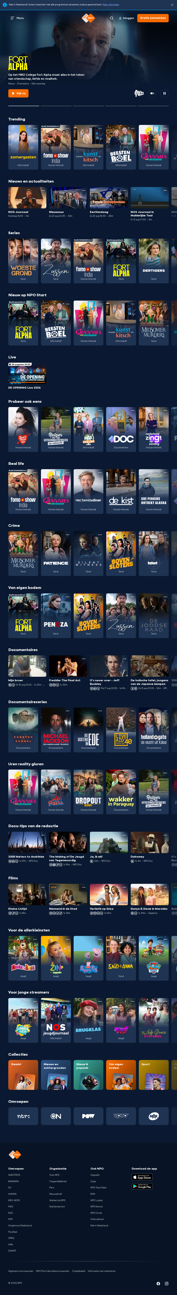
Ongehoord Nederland (20, 1225)
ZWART (12, 1251)
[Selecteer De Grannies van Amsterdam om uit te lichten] (56, 104)
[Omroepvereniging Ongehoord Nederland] (56, 1116)
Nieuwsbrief (55, 1194)
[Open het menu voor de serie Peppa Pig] (100, 939)
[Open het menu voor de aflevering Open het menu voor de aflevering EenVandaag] (124, 190)
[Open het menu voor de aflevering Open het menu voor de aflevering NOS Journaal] (43, 190)
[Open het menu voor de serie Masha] (35, 939)
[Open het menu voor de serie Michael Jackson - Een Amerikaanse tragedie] (67, 711)
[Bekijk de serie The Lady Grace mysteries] (154, 1020)
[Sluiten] (172, 5)
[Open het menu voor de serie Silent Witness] (100, 535)
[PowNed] (89, 1116)
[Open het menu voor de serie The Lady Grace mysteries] (165, 1001)
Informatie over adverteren (102, 1271)
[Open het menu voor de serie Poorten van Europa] (35, 711)
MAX (10, 1206)
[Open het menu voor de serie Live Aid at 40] (132, 711)
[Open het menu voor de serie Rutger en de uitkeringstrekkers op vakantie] (67, 410)
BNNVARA (13, 1181)
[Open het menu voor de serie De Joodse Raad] (165, 597)
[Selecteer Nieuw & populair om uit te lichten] (153, 104)
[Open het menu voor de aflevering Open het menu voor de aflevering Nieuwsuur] (84, 190)
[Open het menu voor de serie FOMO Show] (67, 128)
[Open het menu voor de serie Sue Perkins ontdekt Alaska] (165, 473)
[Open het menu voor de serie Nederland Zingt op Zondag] (165, 410)
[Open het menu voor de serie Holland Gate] (165, 711)
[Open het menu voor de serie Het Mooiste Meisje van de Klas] (35, 410)
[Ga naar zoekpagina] (111, 18)
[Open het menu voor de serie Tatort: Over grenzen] (165, 535)
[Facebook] (158, 1284)
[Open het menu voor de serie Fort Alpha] (132, 242)
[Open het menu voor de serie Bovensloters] (132, 535)
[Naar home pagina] (88, 18)
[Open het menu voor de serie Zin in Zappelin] (67, 939)
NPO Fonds (96, 1213)
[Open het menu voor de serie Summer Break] (35, 1001)
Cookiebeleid (78, 1271)
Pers (51, 1187)
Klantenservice (57, 1206)
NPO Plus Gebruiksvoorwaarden (52, 1271)
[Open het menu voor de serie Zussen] (67, 242)
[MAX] (154, 1116)
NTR (10, 1219)
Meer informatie (111, 4)
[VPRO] (121, 1116)
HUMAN (12, 1194)
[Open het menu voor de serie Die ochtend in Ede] (100, 711)
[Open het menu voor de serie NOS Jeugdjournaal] (67, 1001)
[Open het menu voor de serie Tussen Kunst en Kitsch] (100, 128)
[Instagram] (167, 1284)
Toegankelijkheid (58, 1181)
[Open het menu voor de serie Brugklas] (100, 1001)
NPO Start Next (98, 1187)
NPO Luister (97, 1200)
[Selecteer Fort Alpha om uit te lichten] (23, 104)
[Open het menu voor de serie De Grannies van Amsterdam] (165, 128)
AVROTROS (14, 1175)
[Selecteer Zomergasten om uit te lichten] (120, 104)
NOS (10, 1213)
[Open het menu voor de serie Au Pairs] (67, 773)
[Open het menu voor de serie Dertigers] (165, 242)
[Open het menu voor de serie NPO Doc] (132, 410)
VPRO (11, 1238)
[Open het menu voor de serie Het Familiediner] (100, 473)
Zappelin (95, 1175)
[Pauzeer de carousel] (164, 93)
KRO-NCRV (14, 1200)
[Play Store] (142, 1186)
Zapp (93, 1181)
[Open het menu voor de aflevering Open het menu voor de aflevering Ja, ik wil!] (124, 835)
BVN (93, 1194)
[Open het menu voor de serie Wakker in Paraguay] (132, 773)
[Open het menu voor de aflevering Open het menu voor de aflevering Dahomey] (165, 835)
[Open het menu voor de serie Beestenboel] (132, 128)
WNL (10, 1244)
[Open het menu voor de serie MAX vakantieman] (100, 410)
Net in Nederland (99, 1225)
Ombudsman (97, 1219)
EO (9, 1187)
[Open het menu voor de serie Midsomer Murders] (165, 304)
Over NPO (54, 1175)
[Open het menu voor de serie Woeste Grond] (35, 242)
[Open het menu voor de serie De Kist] (132, 473)
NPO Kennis (97, 1206)
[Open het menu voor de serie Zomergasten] (35, 128)
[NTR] (23, 1116)
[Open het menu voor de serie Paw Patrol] (165, 939)
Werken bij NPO (57, 1200)
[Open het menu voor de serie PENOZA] (67, 597)
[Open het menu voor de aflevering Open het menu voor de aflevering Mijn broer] (43, 659)
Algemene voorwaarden (20, 1271)
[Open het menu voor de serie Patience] (67, 535)
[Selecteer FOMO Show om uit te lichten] (88, 104)
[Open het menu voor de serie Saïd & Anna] (132, 939)
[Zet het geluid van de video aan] (152, 93)
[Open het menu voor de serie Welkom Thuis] (132, 1001)
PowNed (12, 1232)
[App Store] (142, 1177)
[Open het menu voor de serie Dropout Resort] (100, 773)
